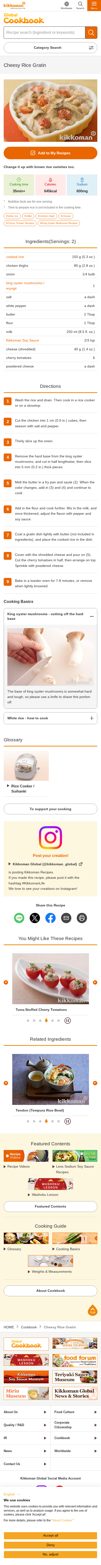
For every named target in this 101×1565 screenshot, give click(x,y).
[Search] (91, 32)
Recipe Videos (18, 1166)
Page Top (93, 1310)
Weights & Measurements (52, 1271)
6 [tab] (58, 1020)
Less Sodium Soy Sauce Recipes (75, 1169)
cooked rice (15, 257)
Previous (6, 982)
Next (95, 982)
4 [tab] (46, 1020)
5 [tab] (52, 1020)
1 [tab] (28, 1020)
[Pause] (67, 1020)
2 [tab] (34, 1020)
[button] (12, 1494)
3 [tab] (40, 1020)
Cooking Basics (68, 1249)
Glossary (14, 1249)
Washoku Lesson (45, 1195)
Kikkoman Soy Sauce (22, 340)
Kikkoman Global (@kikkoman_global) (45, 864)
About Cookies (62, 1520)
